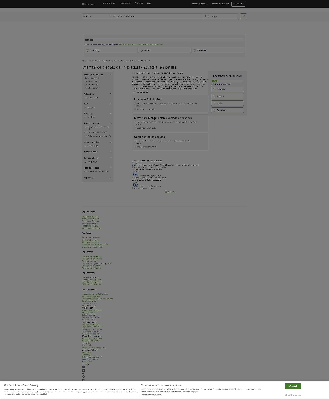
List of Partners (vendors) (151, 395)
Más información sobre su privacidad (31, 394)
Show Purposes (293, 394)
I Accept (293, 385)
